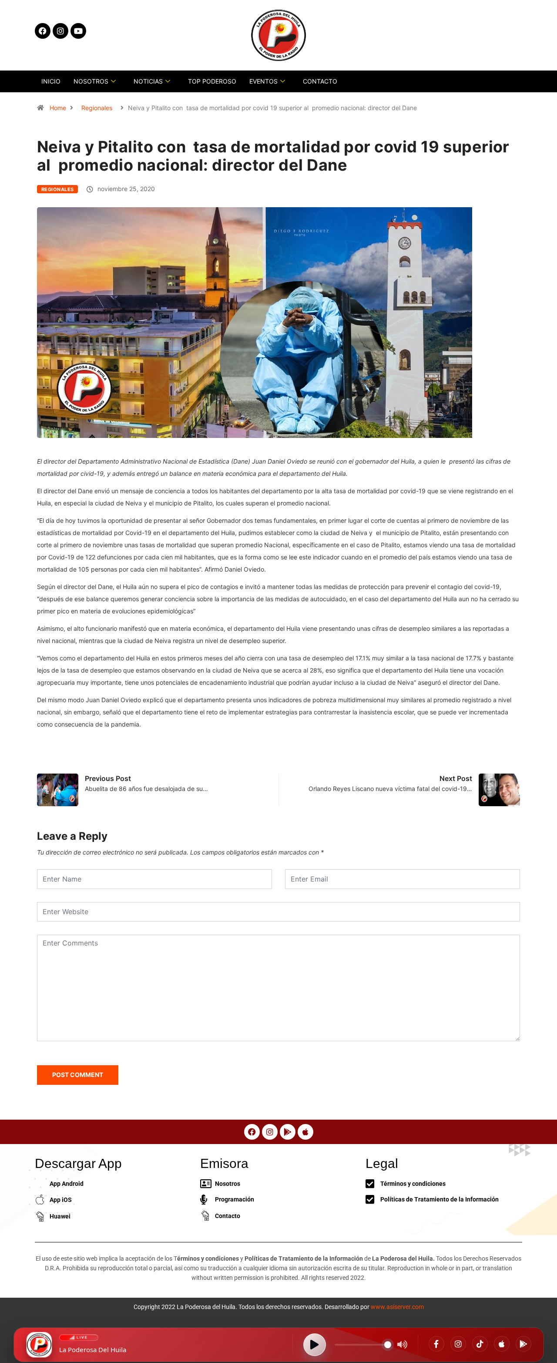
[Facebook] (436, 1344)
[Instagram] (458, 1344)
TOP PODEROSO (212, 81)
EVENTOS (263, 81)
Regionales (96, 107)
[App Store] (502, 1344)
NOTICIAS (148, 81)
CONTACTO (320, 81)
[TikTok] (480, 1344)
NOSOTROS (91, 81)
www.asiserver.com (397, 1306)
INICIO (50, 81)
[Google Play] (523, 1344)
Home (58, 107)
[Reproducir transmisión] (314, 1344)
